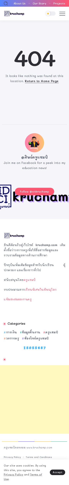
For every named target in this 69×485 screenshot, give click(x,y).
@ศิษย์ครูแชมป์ (34, 157)
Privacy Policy (13, 474)
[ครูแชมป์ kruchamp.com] (14, 13)
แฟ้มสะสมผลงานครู (18, 299)
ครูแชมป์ (30, 280)
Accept (57, 472)
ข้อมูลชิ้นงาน (31, 332)
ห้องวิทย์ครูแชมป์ (36, 338)
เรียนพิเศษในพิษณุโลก (41, 289)
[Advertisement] (34, 399)
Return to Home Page (42, 81)
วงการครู (12, 338)
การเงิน (11, 332)
